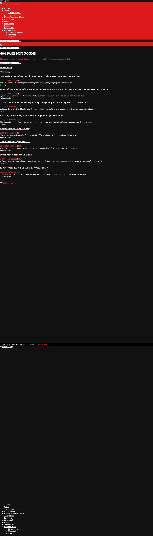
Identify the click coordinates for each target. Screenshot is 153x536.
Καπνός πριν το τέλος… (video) (15, 128)
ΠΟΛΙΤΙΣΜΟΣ (10, 30)
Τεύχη (6, 10)
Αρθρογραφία (9, 15)
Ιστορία (7, 26)
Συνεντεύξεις (9, 28)
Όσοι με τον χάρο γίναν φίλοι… (15, 141)
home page (34, 59)
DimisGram (42, 344)
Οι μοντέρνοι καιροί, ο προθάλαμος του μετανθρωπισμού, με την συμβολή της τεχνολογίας (44, 102)
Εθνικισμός (9, 24)
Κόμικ (11, 37)
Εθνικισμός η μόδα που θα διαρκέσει (17, 154)
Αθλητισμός (9, 19)
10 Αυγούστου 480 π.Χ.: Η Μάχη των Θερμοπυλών (24, 167)
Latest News (6, 67)
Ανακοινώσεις (14, 13)
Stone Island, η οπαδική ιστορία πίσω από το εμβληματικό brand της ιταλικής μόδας (41, 76)
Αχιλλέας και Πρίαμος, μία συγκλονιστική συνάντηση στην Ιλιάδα (32, 115)
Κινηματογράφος (15, 32)
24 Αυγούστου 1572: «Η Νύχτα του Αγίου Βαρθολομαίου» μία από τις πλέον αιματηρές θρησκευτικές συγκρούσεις (54, 89)
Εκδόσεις (8, 21)
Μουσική (12, 34)
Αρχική (7, 8)
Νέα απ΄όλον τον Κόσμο (14, 17)
